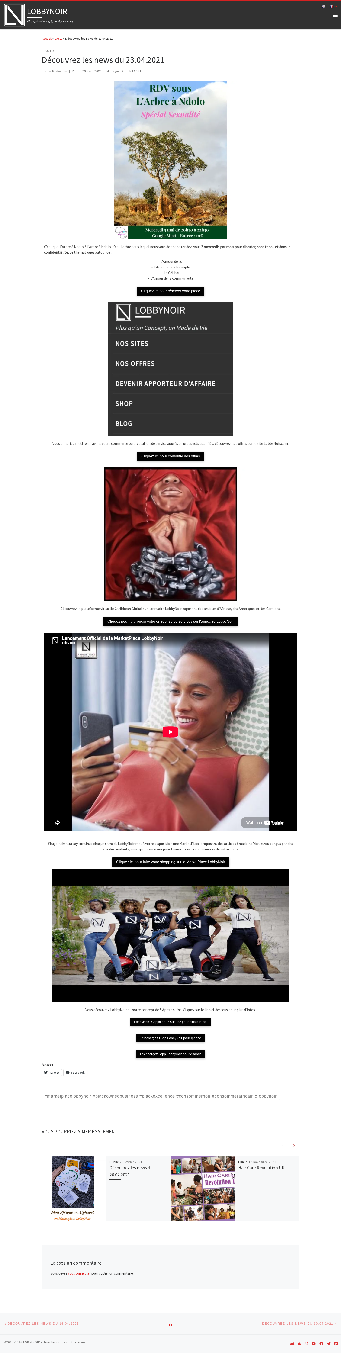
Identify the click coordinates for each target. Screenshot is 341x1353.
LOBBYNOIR (31, 1342)
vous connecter (79, 1273)
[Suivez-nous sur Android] (292, 1344)
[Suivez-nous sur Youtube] (314, 1344)
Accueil (47, 38)
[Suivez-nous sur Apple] (299, 1344)
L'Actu (58, 38)
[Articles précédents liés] (283, 1145)
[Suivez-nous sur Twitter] (329, 1344)
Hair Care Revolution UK (261, 1167)
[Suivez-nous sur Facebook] (321, 1344)
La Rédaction (57, 71)
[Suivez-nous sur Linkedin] (336, 1344)
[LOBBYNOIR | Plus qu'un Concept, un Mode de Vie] (14, 14)
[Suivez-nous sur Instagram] (306, 1344)
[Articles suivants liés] (294, 1145)
